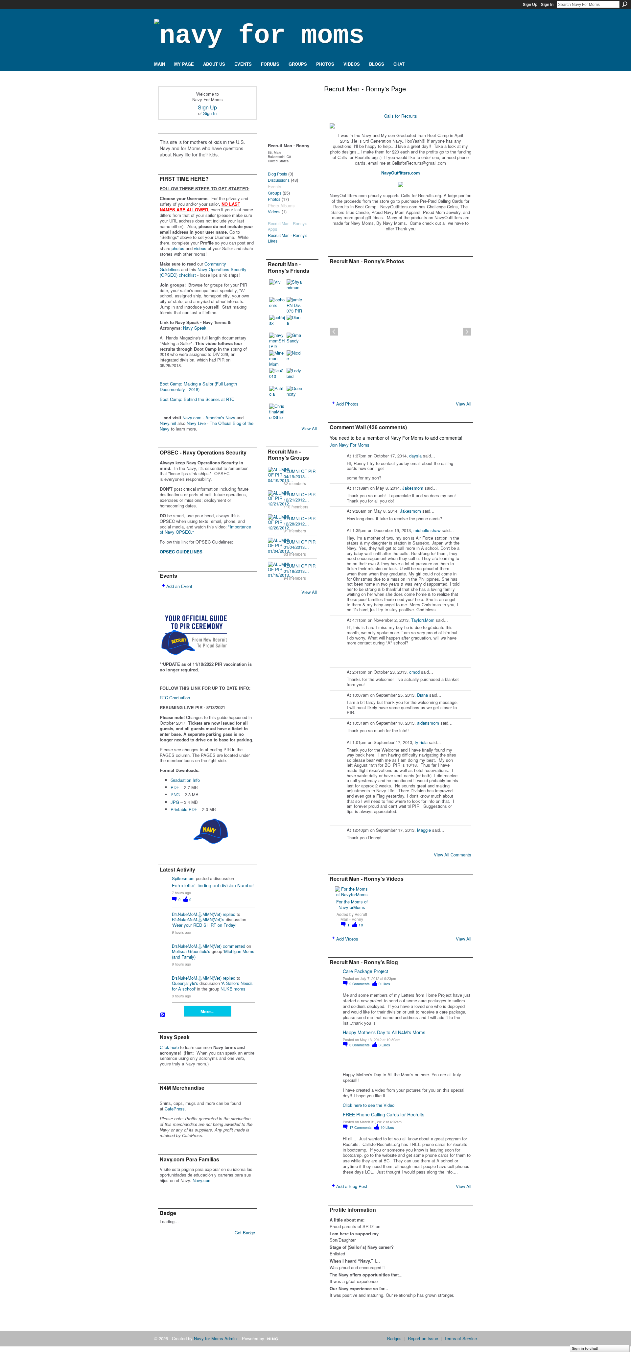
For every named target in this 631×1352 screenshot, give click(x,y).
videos (200, 248)
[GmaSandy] (294, 340)
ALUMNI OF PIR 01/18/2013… (300, 568)
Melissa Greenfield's (191, 951)
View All (309, 428)
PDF (175, 787)
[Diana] (294, 323)
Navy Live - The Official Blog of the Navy (206, 426)
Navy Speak (194, 328)
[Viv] (277, 287)
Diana (422, 695)
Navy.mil (168, 423)
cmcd (414, 672)
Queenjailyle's (185, 983)
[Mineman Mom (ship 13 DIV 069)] (277, 358)
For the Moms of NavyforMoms (352, 904)
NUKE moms (233, 989)
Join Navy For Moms (349, 445)
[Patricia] (277, 394)
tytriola (421, 742)
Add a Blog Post (351, 1186)
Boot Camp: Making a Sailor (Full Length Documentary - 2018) (198, 386)
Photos (274, 199)
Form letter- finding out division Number (213, 885)
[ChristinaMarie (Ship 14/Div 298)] (277, 411)
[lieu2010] (277, 376)
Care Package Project (365, 971)
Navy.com (202, 1180)
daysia (415, 456)
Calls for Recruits (400, 116)
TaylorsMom (422, 620)
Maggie (424, 830)
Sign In (547, 4)
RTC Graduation (175, 697)
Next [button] (467, 332)
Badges (394, 1338)
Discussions (279, 180)
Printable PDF (184, 809)
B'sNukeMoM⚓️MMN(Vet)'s (198, 919)
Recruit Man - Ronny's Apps (287, 226)
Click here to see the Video (368, 1105)
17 (360, 1127)
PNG (175, 794)
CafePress (175, 1109)
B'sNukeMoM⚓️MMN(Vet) (197, 914)
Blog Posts (277, 174)
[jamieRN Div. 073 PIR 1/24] (294, 305)
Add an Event (179, 586)
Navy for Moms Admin (215, 1338)
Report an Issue (423, 1338)
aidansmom (428, 723)
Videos (274, 212)
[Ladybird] (294, 376)
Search (624, 4)
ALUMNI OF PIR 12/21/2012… (300, 497)
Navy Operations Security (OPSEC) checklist (203, 272)
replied (229, 914)
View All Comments (452, 854)
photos (178, 248)
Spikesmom (183, 878)
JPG (175, 802)
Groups (274, 193)
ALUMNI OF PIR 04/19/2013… (300, 474)
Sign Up (530, 4)
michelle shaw (426, 530)
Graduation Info (185, 780)
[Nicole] (294, 358)
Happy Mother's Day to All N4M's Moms (384, 1032)
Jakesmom (412, 488)
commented (234, 946)
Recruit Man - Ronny (353, 917)
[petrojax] (277, 323)
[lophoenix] (277, 305)
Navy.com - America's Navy (208, 417)
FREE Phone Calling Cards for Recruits (383, 1114)
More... (207, 1011)
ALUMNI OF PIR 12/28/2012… (300, 521)
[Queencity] (294, 394)
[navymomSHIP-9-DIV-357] (277, 340)
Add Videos (347, 939)
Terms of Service (460, 1338)
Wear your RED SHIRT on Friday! (205, 925)
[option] (400, 331)
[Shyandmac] (294, 287)
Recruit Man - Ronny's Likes (287, 238)
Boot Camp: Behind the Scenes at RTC (197, 399)
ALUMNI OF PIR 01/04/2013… (300, 544)
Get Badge (245, 1232)
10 (361, 924)
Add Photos (347, 404)
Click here (169, 1047)
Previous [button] (334, 332)
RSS (163, 1015)
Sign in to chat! (585, 1348)
